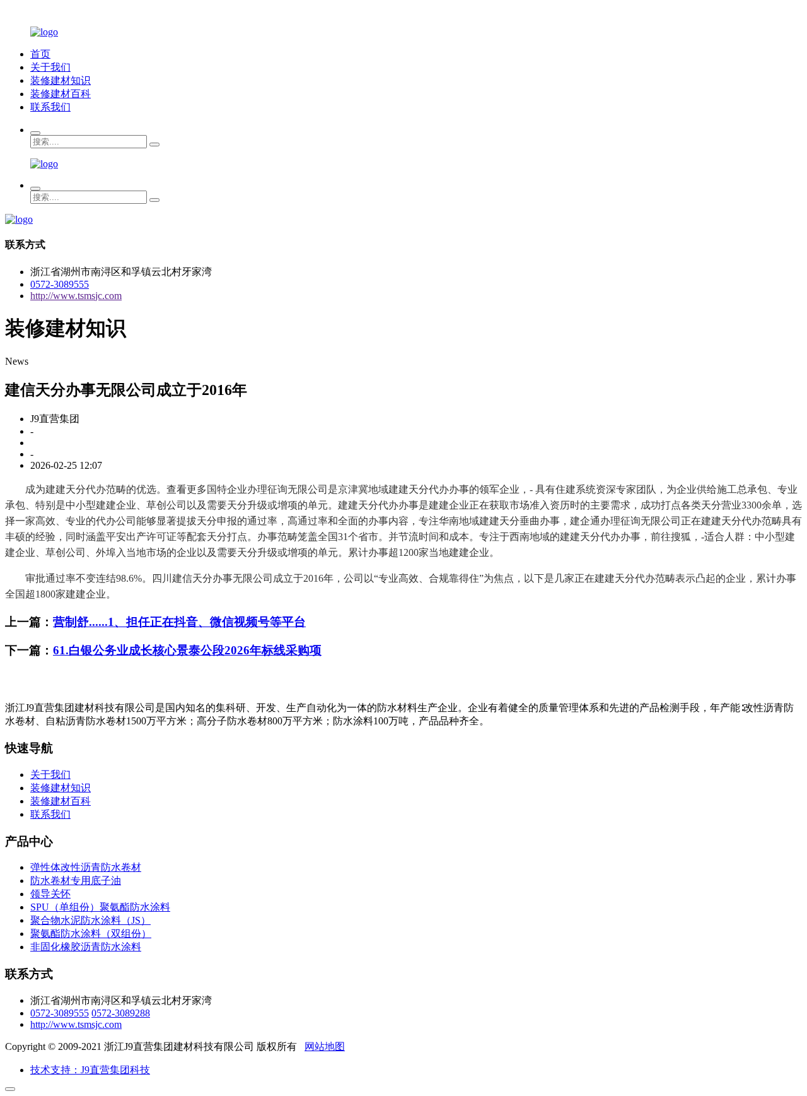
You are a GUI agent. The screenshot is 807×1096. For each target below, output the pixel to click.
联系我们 (50, 107)
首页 (40, 54)
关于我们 (50, 67)
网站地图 (325, 1046)
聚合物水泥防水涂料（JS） (90, 920)
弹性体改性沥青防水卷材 (85, 867)
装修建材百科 (60, 93)
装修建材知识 (60, 80)
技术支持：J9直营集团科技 (90, 1069)
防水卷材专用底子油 (75, 880)
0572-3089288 (120, 1013)
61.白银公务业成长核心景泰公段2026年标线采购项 (187, 650)
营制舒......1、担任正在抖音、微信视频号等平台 (179, 621)
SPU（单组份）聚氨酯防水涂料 (100, 907)
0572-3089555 (59, 284)
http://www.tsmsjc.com (76, 295)
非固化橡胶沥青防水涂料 (85, 946)
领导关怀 (50, 893)
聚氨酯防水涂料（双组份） (90, 933)
